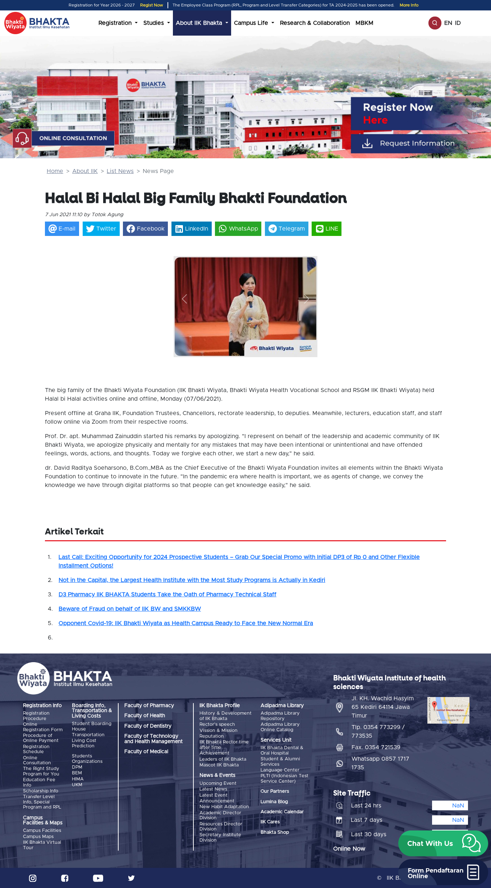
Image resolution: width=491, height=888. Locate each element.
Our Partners (275, 791)
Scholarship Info (40, 791)
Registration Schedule (36, 749)
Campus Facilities (42, 830)
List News (120, 171)
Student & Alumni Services (280, 761)
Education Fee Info (39, 782)
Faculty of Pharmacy (149, 705)
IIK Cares (270, 822)
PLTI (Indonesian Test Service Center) (284, 778)
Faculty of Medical (146, 751)
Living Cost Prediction (84, 743)
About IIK (85, 171)
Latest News (213, 789)
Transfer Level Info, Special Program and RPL (42, 802)
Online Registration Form (43, 727)
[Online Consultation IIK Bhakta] (64, 138)
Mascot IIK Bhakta (219, 765)
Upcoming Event (218, 783)
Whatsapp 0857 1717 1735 (380, 763)
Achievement (214, 753)
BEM (77, 773)
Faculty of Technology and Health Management (153, 739)
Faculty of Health (144, 715)
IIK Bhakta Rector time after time (224, 745)
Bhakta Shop (275, 832)
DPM (77, 767)
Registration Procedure (36, 716)
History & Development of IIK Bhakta (225, 716)
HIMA (78, 779)
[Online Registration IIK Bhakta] (422, 113)
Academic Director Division (220, 815)
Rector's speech (217, 724)
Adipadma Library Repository (280, 716)
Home (55, 171)
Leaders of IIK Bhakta (222, 759)
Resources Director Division (220, 827)
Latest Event (213, 795)
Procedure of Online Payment (41, 738)
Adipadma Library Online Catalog (280, 727)
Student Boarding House (91, 726)
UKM (77, 785)
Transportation (88, 735)
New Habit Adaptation (224, 807)
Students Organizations (87, 759)
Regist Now (151, 5)
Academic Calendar (282, 812)
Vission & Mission (218, 730)
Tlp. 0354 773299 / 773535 (378, 731)
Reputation (211, 736)
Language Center (280, 770)
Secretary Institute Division (220, 837)
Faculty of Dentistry (147, 726)
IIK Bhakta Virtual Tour (42, 845)
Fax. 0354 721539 (376, 747)
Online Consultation (37, 760)
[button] (184, 298)
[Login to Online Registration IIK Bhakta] (422, 143)
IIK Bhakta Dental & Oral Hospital (282, 750)
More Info (409, 5)
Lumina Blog (274, 802)
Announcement (216, 801)
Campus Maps (38, 836)
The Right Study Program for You (41, 771)
